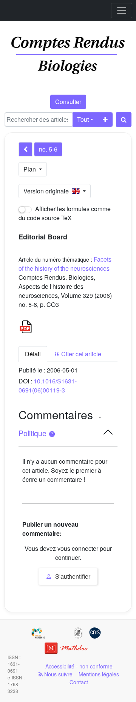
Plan (30, 169)
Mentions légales (99, 674)
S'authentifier (72, 576)
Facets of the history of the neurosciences (65, 264)
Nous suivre (58, 674)
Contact (79, 682)
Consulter (68, 101)
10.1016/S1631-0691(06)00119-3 (48, 385)
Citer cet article (80, 353)
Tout (83, 119)
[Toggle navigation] (121, 10)
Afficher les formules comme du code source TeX (65, 213)
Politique (33, 433)
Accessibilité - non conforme (79, 666)
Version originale (47, 191)
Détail (33, 353)
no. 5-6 (48, 149)
